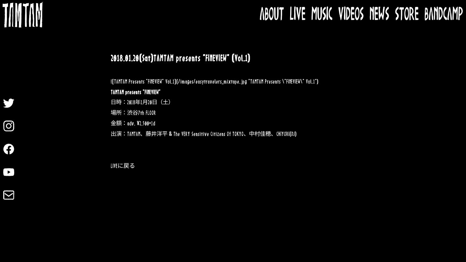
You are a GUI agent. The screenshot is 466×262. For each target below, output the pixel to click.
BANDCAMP (443, 15)
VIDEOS (351, 15)
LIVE (297, 15)
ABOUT (272, 15)
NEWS (379, 15)
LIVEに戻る (123, 166)
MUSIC (321, 15)
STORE (407, 15)
